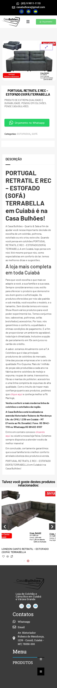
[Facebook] (28, 606)
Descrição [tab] (14, 159)
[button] (28, 22)
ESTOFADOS (23, 134)
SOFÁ (35, 134)
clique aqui (16, 394)
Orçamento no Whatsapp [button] (30, 122)
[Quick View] (7, 556)
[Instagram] (21, 11)
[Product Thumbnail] (46, 47)
